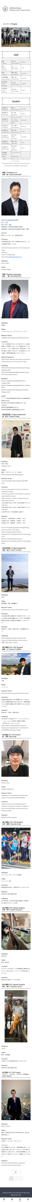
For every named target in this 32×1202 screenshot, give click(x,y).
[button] (28, 605)
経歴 (10, 224)
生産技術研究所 (11, 220)
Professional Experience (14, 257)
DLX (2, 222)
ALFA (6, 222)
